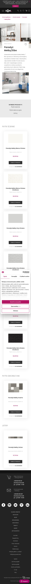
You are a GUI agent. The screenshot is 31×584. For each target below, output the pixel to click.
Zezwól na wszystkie (15, 302)
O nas (15, 569)
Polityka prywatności (15, 554)
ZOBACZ (15, 6)
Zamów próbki (15, 564)
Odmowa (15, 310)
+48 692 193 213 (18, 481)
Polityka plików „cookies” (15, 551)
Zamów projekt (15, 561)
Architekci (15, 523)
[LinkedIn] (27, 506)
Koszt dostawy (15, 543)
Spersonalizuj (14, 306)
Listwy (15, 113)
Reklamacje (15, 549)
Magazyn (15, 514)
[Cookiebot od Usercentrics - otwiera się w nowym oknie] (22, 272)
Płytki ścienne (15, 107)
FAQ (15, 572)
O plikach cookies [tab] (24, 276)
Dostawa (15, 541)
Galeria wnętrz (15, 512)
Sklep (15, 517)
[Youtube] (15, 506)
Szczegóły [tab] (14, 276)
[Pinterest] (21, 506)
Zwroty (15, 546)
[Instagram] (9, 506)
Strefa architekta (15, 567)
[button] (24, 73)
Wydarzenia (15, 520)
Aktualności (15, 531)
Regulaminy (15, 538)
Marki (15, 528)
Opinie (15, 559)
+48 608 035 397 (18, 494)
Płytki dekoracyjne (15, 110)
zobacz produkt (15, 162)
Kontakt (15, 535)
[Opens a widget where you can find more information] (24, 581)
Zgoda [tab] (5, 276)
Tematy (15, 525)
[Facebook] (3, 506)
